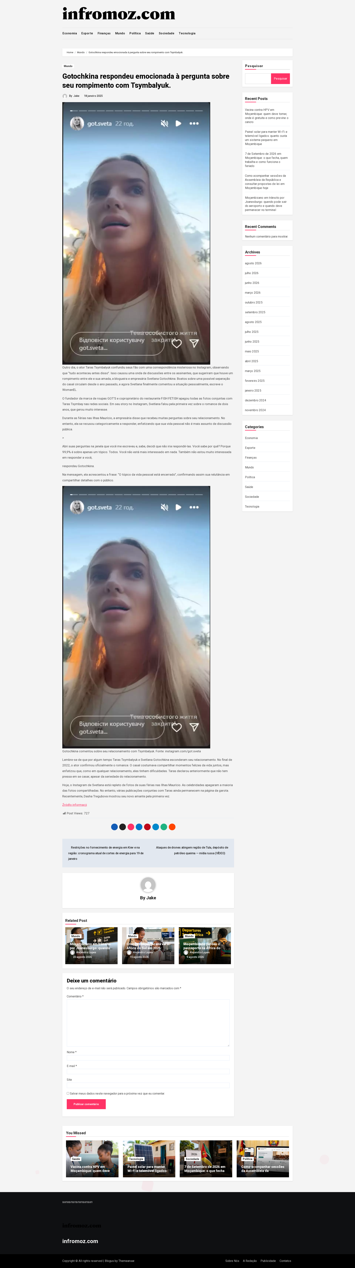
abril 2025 (251, 361)
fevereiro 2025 (255, 381)
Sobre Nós (232, 1261)
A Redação (250, 1261)
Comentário (75, 996)
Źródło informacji (74, 805)
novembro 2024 (255, 410)
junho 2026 (252, 283)
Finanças (104, 33)
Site (69, 1079)
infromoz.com (80, 1241)
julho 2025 (252, 332)
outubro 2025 (254, 302)
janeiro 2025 (253, 390)
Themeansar (126, 1261)
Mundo (120, 33)
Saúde (149, 33)
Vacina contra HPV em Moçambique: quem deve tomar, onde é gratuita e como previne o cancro (90, 1173)
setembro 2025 (255, 312)
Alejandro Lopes (86, 952)
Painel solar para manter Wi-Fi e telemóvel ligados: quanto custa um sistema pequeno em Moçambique (148, 1173)
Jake (76, 95)
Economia (69, 33)
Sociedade (167, 33)
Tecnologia (187, 33)
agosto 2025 (253, 322)
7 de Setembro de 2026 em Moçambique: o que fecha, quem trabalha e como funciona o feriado (204, 1173)
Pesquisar (254, 66)
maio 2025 (252, 351)
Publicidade (268, 1261)
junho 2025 (252, 341)
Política (135, 33)
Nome (72, 1052)
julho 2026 (252, 273)
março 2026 (253, 292)
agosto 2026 (253, 263)
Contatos (285, 1261)
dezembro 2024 (255, 400)
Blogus (109, 1261)
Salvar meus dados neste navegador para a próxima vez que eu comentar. (117, 1093)
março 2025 (253, 371)
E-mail (72, 1066)
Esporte (87, 33)
